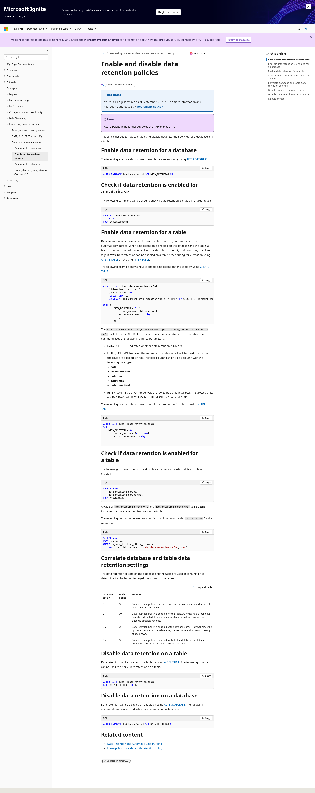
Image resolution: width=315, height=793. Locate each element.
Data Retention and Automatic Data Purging (134, 743)
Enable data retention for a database (289, 59)
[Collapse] (48, 50)
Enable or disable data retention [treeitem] (27, 156)
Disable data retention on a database (288, 94)
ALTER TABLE (141, 259)
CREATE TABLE (109, 259)
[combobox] (26, 57)
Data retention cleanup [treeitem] (27, 164)
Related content (276, 98)
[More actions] (211, 53)
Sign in (307, 28)
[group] (157, 303)
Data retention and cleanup (159, 53)
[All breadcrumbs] (104, 53)
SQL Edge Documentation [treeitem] (21, 64)
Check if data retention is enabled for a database (288, 65)
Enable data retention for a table (286, 71)
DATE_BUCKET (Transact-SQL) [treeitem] (27, 136)
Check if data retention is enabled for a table (288, 77)
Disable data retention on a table (286, 90)
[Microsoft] (6, 29)
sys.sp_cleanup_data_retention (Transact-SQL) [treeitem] (31, 172)
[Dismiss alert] (308, 6)
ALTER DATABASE (197, 159)
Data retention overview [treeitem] (27, 148)
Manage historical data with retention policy (134, 748)
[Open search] (298, 29)
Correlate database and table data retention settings (287, 84)
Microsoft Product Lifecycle (101, 40)
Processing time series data (125, 53)
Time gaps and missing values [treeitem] (28, 130)
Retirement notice (149, 106)
